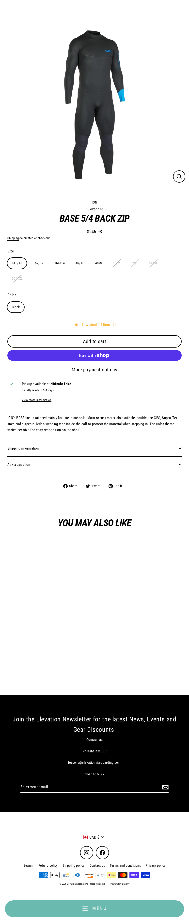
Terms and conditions (125, 865)
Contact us (97, 865)
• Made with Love (97, 884)
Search (28, 865)
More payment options (94, 370)
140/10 (17, 263)
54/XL (153, 263)
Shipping (13, 238)
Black (16, 307)
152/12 (38, 263)
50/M (117, 263)
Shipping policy (74, 865)
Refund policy (48, 865)
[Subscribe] (165, 787)
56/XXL (17, 278)
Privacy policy (155, 865)
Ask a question (18, 464)
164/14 (59, 263)
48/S (98, 263)
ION (65, 666)
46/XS (80, 263)
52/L (134, 263)
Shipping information (23, 448)
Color (11, 295)
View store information (36, 400)
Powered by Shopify (119, 884)
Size (10, 251)
